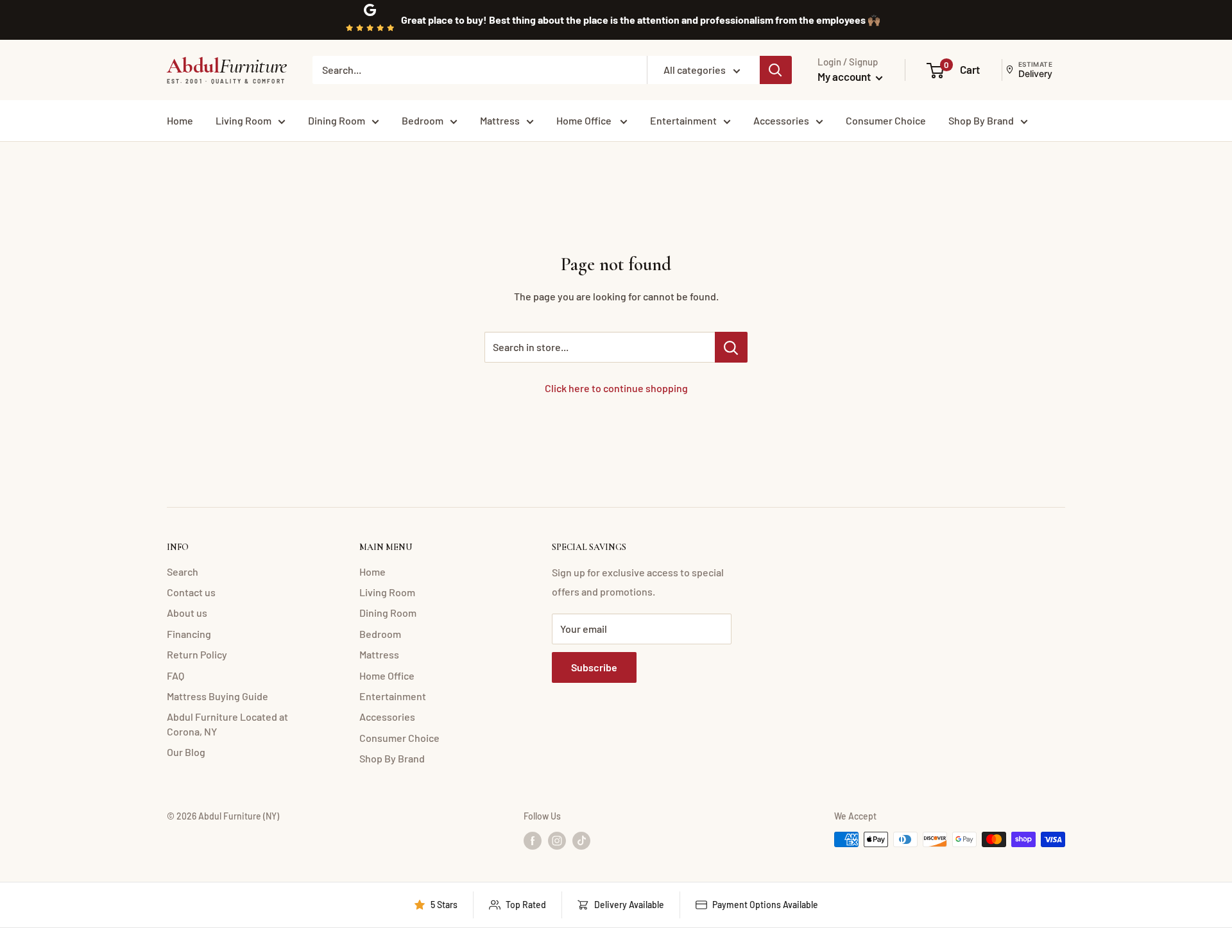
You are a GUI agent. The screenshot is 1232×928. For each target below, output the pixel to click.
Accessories (781, 120)
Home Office (584, 120)
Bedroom (422, 120)
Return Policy (197, 654)
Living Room (243, 120)
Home (180, 120)
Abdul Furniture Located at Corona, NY (227, 723)
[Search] (776, 70)
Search (182, 571)
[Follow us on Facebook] (533, 841)
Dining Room (336, 120)
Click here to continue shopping (616, 388)
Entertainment (683, 120)
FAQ (175, 675)
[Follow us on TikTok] (581, 841)
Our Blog (186, 752)
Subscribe (594, 667)
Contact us (191, 592)
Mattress (500, 120)
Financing (189, 634)
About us (187, 612)
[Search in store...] (731, 347)
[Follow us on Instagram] (557, 841)
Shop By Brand (981, 120)
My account (845, 76)
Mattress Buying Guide (217, 696)
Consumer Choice (886, 120)
